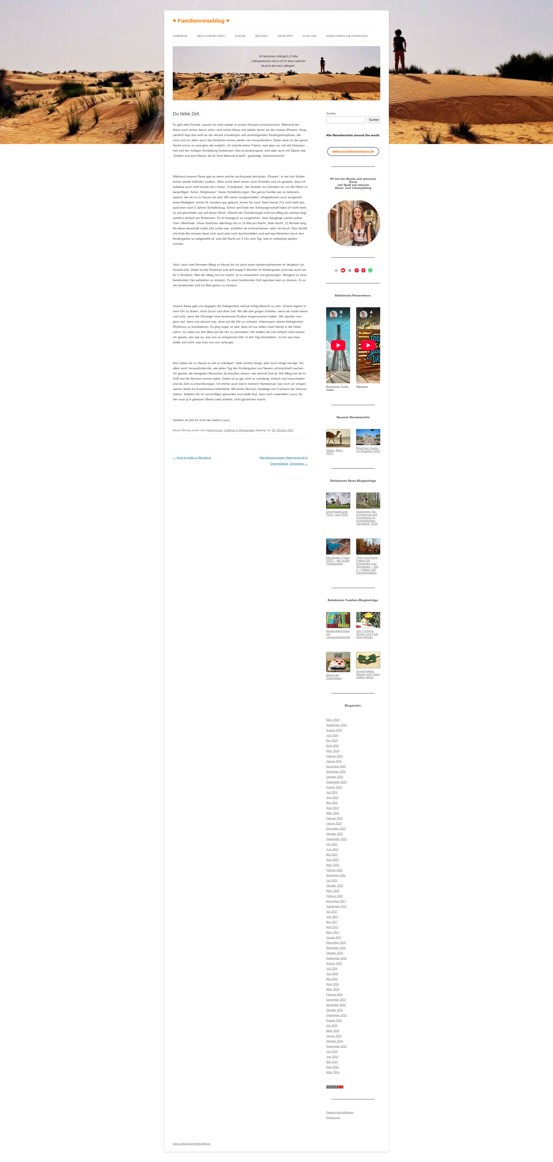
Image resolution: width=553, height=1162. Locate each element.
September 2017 (336, 906)
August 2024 (334, 730)
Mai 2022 (332, 854)
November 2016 (336, 948)
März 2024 (332, 751)
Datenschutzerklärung (339, 1112)
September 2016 (336, 958)
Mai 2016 (332, 979)
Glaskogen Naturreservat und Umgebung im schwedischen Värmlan (366, 517)
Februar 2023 (334, 818)
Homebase (180, 36)
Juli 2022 (331, 844)
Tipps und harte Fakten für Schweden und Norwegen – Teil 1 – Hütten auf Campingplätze (367, 565)
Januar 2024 (334, 761)
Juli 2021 (331, 880)
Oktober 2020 (334, 885)
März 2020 (332, 891)
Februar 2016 (334, 994)
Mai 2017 (332, 922)
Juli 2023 (331, 792)
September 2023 (336, 782)
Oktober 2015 (334, 1010)
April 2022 (332, 859)
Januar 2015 (334, 1036)
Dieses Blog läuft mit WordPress (191, 1143)
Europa (240, 36)
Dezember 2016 (336, 942)
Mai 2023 (332, 802)
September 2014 (336, 1046)
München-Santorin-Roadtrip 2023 (368, 449)
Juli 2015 (331, 1025)
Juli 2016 (331, 968)
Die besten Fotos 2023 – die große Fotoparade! (338, 560)
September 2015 (336, 1015)
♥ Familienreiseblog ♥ (201, 20)
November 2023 (336, 771)
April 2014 (332, 1067)
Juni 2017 (332, 916)
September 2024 (336, 725)
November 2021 (336, 875)
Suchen (331, 113)
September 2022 (336, 839)
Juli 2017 (331, 911)
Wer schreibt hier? (211, 36)
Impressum (333, 1117)
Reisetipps (285, 36)
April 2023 (332, 808)
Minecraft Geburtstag (334, 676)
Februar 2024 (334, 756)
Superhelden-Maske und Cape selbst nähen (368, 674)
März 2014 (332, 1072)
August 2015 (334, 1020)
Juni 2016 (332, 973)
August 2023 (334, 787)
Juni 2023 (332, 797)
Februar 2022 (334, 870)
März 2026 (332, 719)
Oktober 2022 (334, 833)
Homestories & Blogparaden (347, 36)
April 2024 (332, 745)
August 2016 (334, 963)
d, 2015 (373, 523)
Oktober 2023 (334, 776)
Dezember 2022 (336, 828)
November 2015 (336, 1005)
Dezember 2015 (336, 999)
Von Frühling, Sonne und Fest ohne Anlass (367, 634)
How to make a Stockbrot (192, 457)
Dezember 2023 (336, 766)
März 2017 (332, 932)
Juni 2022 (332, 849)
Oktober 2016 (334, 953)
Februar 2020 (334, 896)
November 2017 (336, 901)
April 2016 (332, 984)
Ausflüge (309, 36)
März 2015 (332, 1030)
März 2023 (332, 813)
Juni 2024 (332, 735)
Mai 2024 (332, 740)
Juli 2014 (331, 1051)
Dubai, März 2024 (334, 452)
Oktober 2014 (334, 1041)
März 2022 (332, 865)
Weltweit (261, 36)
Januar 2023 (334, 823)
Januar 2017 (334, 937)
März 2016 (332, 989)
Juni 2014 (332, 1056)
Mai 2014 (332, 1062)
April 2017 (332, 927)
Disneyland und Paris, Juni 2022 (337, 513)
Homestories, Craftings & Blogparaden (231, 430)
